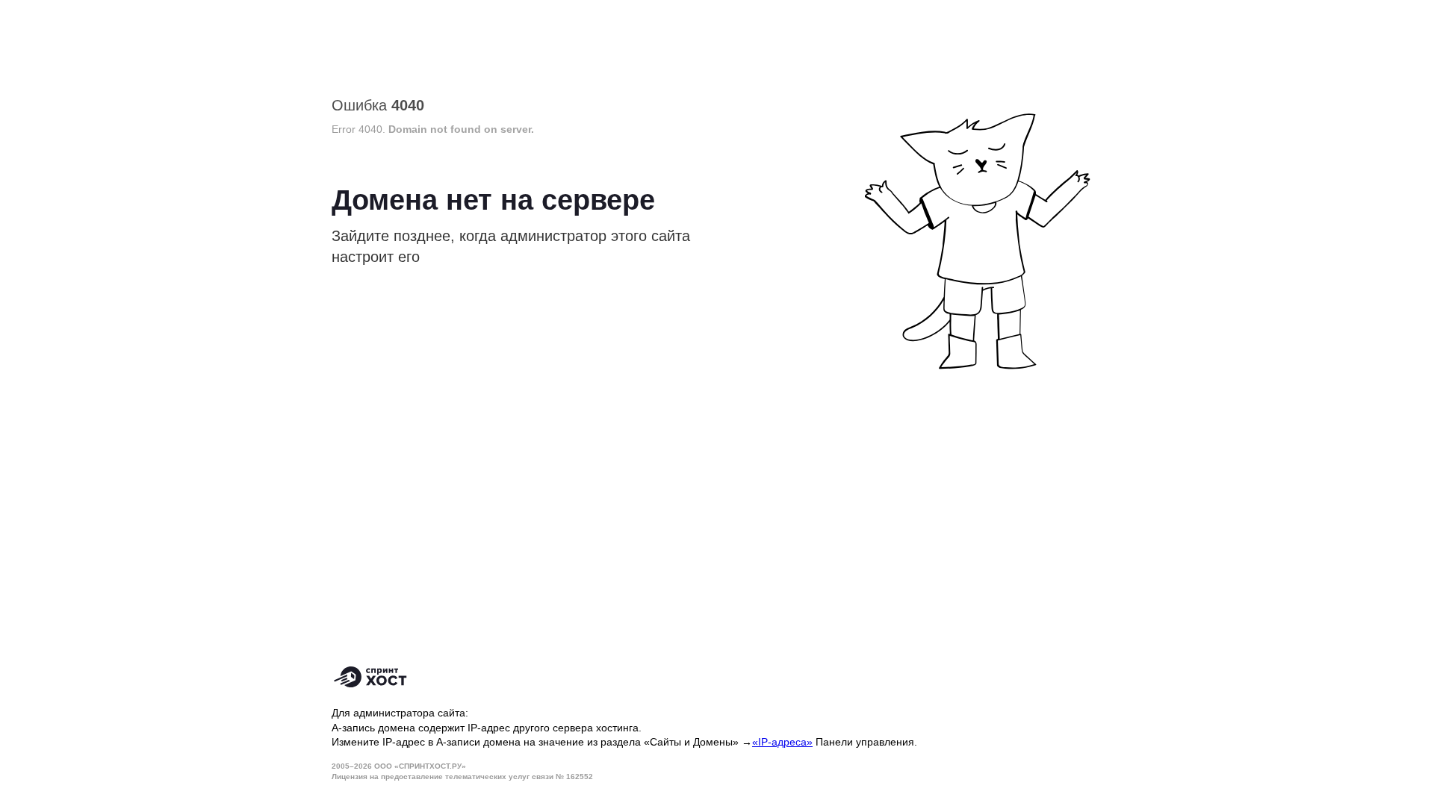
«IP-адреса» (782, 742)
